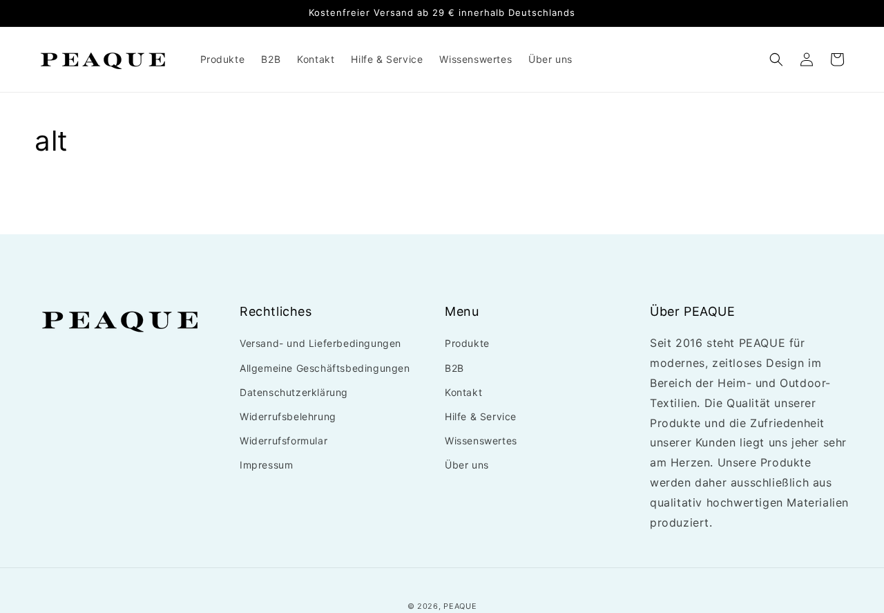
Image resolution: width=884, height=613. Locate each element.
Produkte (467, 344)
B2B (454, 368)
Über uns (467, 465)
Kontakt (463, 392)
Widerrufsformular (283, 440)
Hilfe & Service (481, 416)
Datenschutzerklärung (294, 392)
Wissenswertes (481, 440)
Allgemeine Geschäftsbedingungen (325, 368)
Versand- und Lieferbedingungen (320, 344)
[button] (776, 59)
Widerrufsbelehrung (288, 416)
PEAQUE (460, 606)
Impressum (266, 465)
